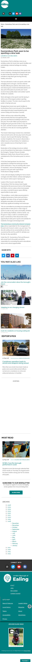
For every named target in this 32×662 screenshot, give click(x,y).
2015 (9, 551)
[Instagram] (10, 13)
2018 (9, 521)
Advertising (21, 615)
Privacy (5, 619)
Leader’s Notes (22, 603)
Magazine (21, 607)
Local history (7, 607)
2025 (9, 507)
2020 (9, 517)
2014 (9, 553)
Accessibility (6, 615)
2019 (9, 519)
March (14, 541)
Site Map (6, 600)
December (15, 523)
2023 (9, 511)
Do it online (14, 591)
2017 (9, 547)
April (13, 539)
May (13, 537)
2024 (9, 509)
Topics (5, 611)
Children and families (20, 459)
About (20, 611)
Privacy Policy (27, 650)
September (15, 529)
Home (2, 24)
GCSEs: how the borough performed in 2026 (11, 464)
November (15, 525)
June (13, 535)
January (14, 545)
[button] (3, 13)
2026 (9, 505)
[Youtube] (16, 13)
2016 (9, 549)
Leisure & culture (7, 56)
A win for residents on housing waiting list (15, 331)
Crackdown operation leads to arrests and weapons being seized (15, 362)
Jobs (12, 588)
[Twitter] (13, 13)
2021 (9, 515)
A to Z (12, 585)
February (15, 543)
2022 (9, 513)
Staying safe (26, 358)
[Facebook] (20, 13)
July (13, 533)
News (15, 56)
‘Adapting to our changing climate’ (13, 307)
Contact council (15, 593)
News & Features (8, 603)
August (14, 531)
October (14, 527)
